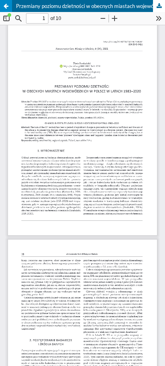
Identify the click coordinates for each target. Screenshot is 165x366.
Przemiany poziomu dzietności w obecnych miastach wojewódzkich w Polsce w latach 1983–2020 (90, 6)
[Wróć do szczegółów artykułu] (6, 6)
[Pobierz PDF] (159, 6)
